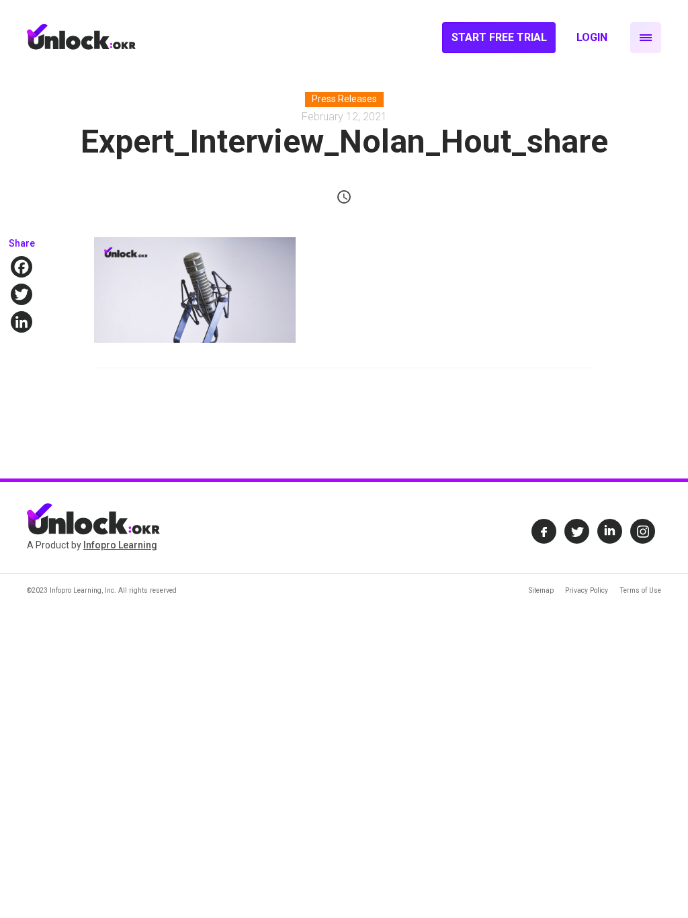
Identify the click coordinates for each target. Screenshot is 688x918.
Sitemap (541, 590)
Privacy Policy (586, 590)
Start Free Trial (499, 37)
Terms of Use (640, 590)
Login (591, 37)
